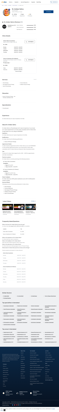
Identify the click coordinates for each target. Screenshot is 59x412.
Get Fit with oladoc (48, 377)
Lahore (22, 355)
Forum (46, 367)
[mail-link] (18, 405)
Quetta (22, 373)
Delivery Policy (5, 370)
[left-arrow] (2, 207)
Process (4, 386)
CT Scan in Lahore (48, 357)
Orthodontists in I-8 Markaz (22, 336)
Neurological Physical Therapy (8, 84)
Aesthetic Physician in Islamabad (49, 320)
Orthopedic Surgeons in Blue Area (22, 339)
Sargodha (22, 369)
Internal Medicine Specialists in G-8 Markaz (36, 339)
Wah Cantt (23, 375)
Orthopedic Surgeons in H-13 (22, 341)
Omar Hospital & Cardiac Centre (36, 361)
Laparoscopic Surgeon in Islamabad (8, 313)
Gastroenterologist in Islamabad (21, 320)
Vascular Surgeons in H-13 (22, 332)
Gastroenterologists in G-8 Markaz (8, 339)
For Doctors (47, 369)
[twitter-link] (11, 405)
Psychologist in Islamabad (36, 312)
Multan (22, 361)
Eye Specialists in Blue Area (8, 334)
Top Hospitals (32, 350)
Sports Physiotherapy (7, 86)
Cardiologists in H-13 (49, 338)
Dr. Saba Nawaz (34, 296)
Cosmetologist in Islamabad (8, 315)
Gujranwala (23, 365)
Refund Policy (5, 372)
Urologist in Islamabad (49, 322)
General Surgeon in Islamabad (37, 309)
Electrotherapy (5, 82)
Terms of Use (5, 378)
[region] (19, 210)
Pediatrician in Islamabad (50, 309)
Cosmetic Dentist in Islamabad (9, 324)
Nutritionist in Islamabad (36, 322)
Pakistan (6, 5)
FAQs (4, 384)
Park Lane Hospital (33, 379)
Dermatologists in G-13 (49, 332)
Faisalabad (23, 367)
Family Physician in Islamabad (9, 309)
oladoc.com (19, 403)
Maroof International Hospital (35, 371)
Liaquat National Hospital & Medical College (36, 384)
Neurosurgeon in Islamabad (8, 319)
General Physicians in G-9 (36, 332)
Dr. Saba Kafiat (6, 296)
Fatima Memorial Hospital (34, 359)
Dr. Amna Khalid (20, 296)
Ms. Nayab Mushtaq (7, 298)
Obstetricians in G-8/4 (7, 332)
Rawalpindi (23, 359)
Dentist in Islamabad (35, 305)
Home (3, 5)
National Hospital (33, 357)
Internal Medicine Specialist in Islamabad (50, 306)
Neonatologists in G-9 (21, 334)
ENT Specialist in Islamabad (8, 322)
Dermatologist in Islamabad (50, 312)
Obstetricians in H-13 (49, 334)
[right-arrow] (36, 207)
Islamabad (9, 5)
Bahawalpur (23, 371)
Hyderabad (23, 377)
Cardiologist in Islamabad (36, 319)
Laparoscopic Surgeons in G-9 (51, 341)
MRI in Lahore (47, 352)
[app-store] (50, 383)
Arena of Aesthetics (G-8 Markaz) (10, 58)
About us (4, 366)
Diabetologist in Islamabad (36, 315)
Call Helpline (30, 41)
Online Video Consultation (9, 40)
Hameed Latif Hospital (34, 355)
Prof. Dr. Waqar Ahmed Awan (50, 296)
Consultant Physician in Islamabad (21, 313)
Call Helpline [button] (48, 11)
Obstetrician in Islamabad (22, 305)
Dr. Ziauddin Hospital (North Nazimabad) (35, 376)
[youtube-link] (16, 405)
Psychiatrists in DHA (35, 336)
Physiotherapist (14, 5)
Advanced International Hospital (36, 369)
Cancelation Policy (5, 381)
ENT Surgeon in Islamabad (22, 322)
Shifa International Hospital (35, 365)
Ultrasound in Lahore (49, 361)
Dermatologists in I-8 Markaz (36, 341)
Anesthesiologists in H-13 (8, 341)
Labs (46, 373)
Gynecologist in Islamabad (8, 305)
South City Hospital (33, 373)
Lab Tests (47, 375)
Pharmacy (47, 371)
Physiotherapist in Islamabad (22, 315)
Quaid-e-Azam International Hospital (37, 367)
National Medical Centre (34, 381)
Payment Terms (6, 374)
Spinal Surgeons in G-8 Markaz (9, 336)
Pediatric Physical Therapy (25, 84)
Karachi (22, 352)
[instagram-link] (14, 405)
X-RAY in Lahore (48, 355)
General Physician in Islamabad (21, 310)
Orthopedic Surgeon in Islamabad (49, 316)
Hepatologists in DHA (35, 334)
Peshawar (22, 363)
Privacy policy (5, 368)
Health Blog (47, 365)
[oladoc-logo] (4, 2)
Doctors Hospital (33, 352)
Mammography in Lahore (50, 359)
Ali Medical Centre (33, 363)
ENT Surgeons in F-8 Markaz (50, 336)
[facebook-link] (12, 405)
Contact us (5, 376)
